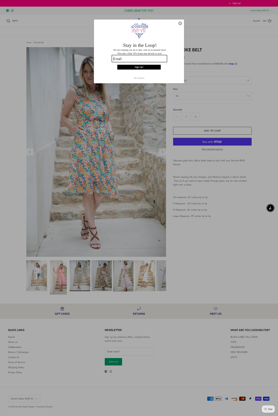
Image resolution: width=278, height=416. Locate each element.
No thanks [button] (139, 77)
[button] (180, 23)
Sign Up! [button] (139, 67)
